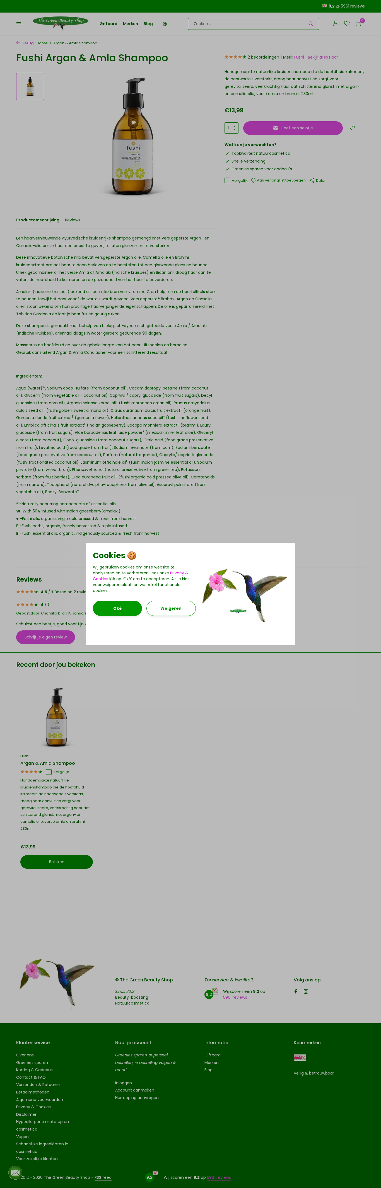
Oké (117, 608)
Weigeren (171, 608)
